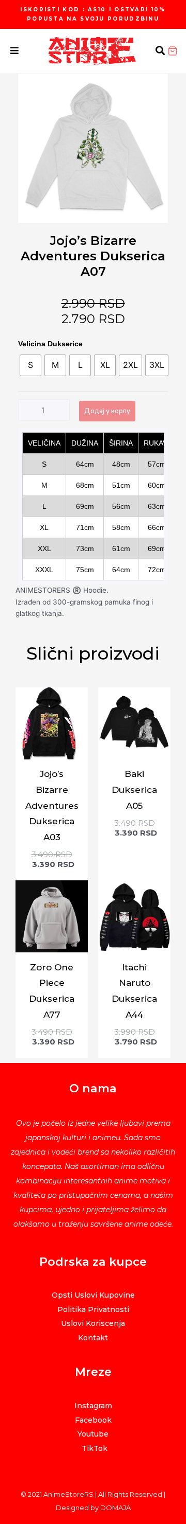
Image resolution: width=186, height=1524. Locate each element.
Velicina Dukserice (50, 344)
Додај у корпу (107, 411)
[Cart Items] (176, 51)
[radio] (30, 365)
